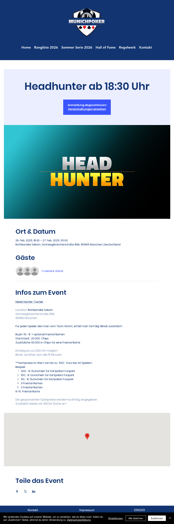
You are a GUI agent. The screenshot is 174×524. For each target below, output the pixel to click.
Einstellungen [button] (115, 518)
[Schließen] (170, 518)
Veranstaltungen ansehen (87, 109)
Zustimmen (157, 518)
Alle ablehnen (135, 518)
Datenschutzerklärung (79, 519)
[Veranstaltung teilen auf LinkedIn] (33, 491)
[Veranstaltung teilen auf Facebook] (17, 491)
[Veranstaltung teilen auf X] (25, 491)
